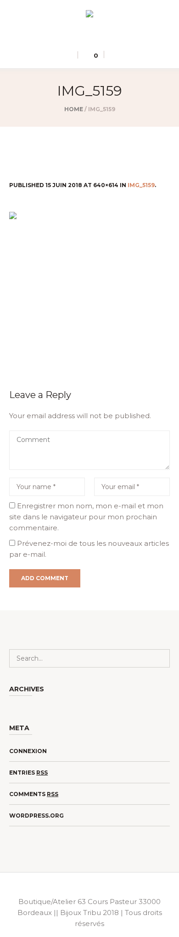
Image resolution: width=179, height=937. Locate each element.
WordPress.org (36, 815)
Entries (28, 772)
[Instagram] (82, 36)
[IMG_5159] (89, 289)
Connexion (28, 751)
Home (73, 109)
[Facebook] (95, 36)
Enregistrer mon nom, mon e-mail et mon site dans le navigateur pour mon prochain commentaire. (86, 516)
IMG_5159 (141, 185)
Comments (33, 794)
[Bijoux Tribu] (89, 15)
